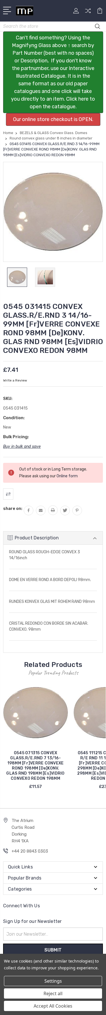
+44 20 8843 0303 (30, 851)
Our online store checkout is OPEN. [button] (53, 119)
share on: (12, 508)
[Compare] (88, 13)
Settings (53, 981)
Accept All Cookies (53, 1006)
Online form (67, 476)
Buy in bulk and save (22, 446)
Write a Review (15, 380)
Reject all (53, 993)
